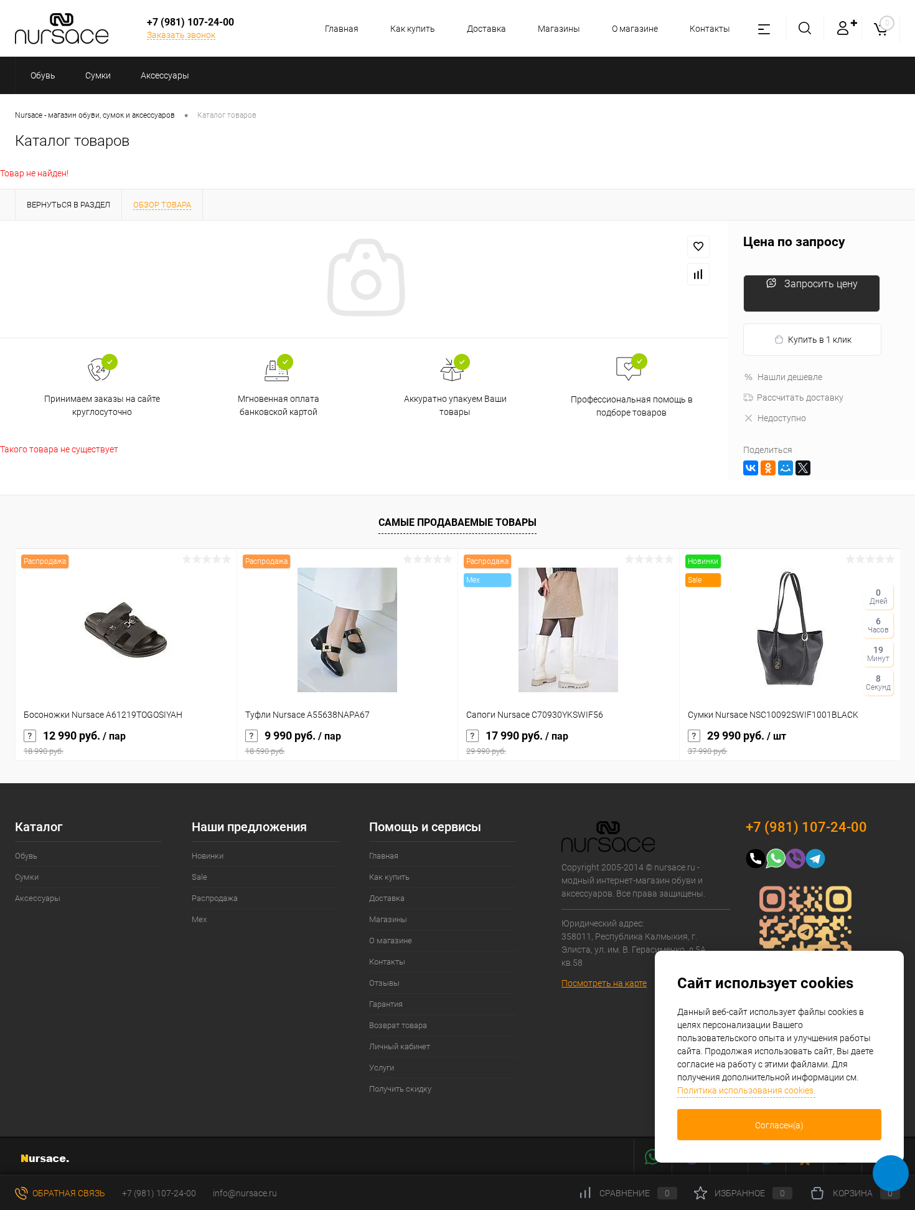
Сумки (27, 877)
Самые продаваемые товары (457, 522)
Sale (199, 877)
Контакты (710, 29)
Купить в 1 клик (820, 340)
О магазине (635, 29)
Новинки (207, 855)
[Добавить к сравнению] (698, 274)
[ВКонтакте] (750, 467)
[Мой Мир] (785, 467)
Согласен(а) (779, 1125)
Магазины (559, 29)
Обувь (26, 855)
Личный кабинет (399, 1046)
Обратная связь (67, 1193)
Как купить (412, 29)
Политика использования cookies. (746, 1090)
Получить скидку (400, 1088)
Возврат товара (398, 1025)
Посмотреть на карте (604, 983)
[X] (802, 467)
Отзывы (384, 983)
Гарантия (386, 1004)
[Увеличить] (364, 279)
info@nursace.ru (245, 1193)
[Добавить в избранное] (698, 247)
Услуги (381, 1067)
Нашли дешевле (790, 377)
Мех (199, 919)
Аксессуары (37, 898)
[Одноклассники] (768, 467)
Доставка (486, 29)
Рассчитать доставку (800, 398)
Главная (342, 29)
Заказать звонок (181, 35)
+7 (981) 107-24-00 (159, 1193)
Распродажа (215, 898)
